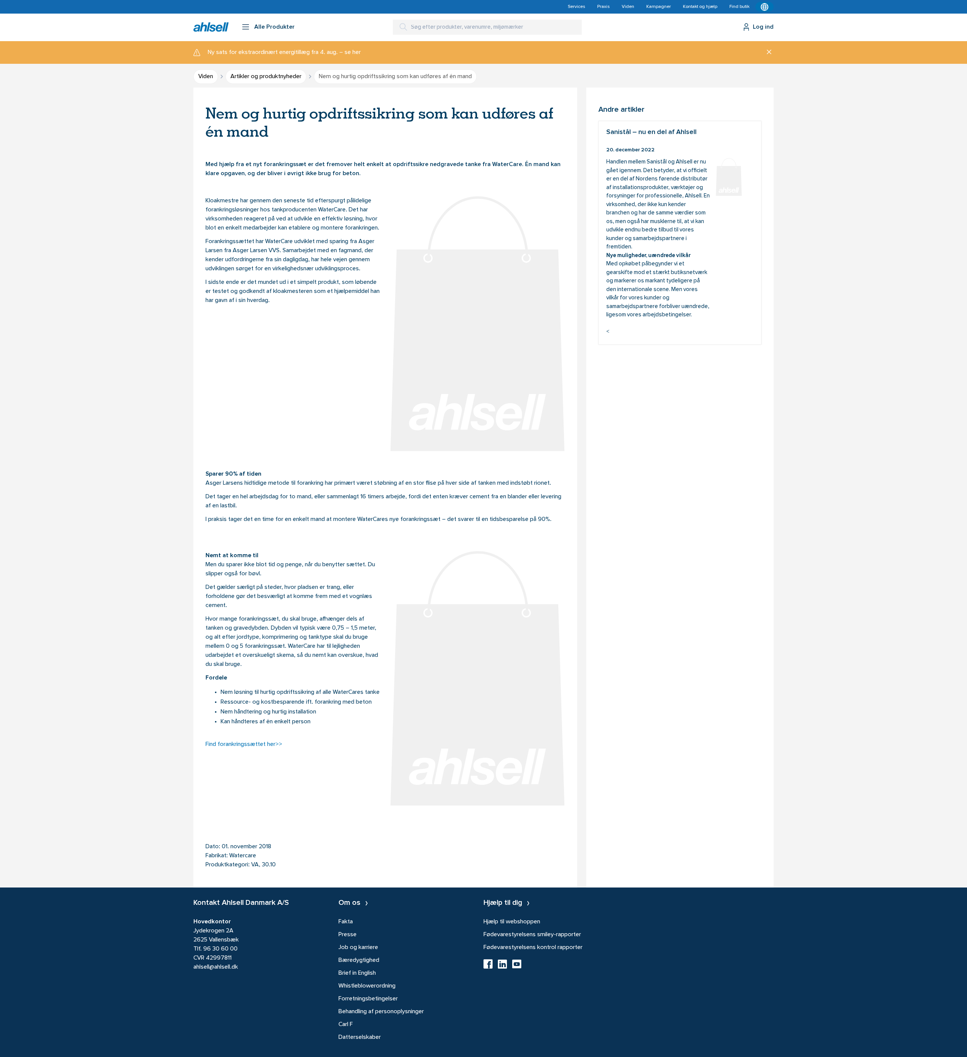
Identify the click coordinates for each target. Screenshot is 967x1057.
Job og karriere (358, 947)
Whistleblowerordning (366, 986)
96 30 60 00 (220, 949)
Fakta (345, 921)
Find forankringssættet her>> (243, 744)
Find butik (739, 7)
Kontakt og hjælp (700, 7)
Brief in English (357, 973)
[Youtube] (516, 966)
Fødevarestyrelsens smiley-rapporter (532, 934)
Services (576, 7)
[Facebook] (488, 966)
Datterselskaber (359, 1037)
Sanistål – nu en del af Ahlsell (680, 232)
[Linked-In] (502, 966)
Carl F (345, 1024)
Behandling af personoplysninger (381, 1011)
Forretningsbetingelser (368, 999)
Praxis (603, 7)
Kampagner (658, 7)
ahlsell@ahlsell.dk (215, 967)
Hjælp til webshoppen (512, 921)
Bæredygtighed (358, 960)
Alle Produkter (274, 27)
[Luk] (766, 52)
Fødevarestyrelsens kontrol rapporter (533, 947)
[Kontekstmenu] (764, 7)
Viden (628, 7)
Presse (347, 934)
